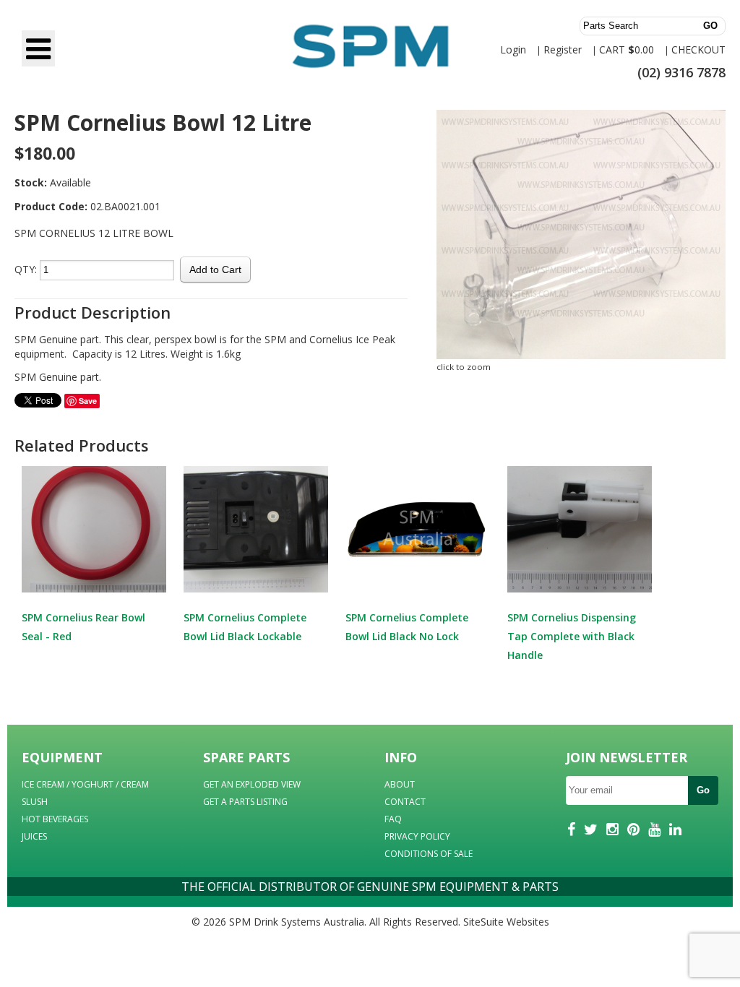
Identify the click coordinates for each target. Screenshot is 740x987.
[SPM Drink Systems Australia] (370, 53)
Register (562, 49)
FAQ (393, 819)
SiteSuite (483, 921)
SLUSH (35, 802)
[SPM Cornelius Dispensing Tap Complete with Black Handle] (579, 529)
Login (513, 49)
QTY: (25, 269)
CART (612, 49)
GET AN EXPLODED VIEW (252, 784)
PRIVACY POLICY (417, 836)
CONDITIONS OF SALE (428, 854)
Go (703, 790)
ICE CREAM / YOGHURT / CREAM (85, 784)
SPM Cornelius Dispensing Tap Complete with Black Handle (571, 636)
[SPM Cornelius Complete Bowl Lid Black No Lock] (417, 529)
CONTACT (405, 802)
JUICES (34, 836)
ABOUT (399, 784)
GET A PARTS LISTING (245, 802)
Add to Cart (215, 269)
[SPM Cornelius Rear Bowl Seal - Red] (94, 529)
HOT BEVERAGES (55, 819)
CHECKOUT (698, 49)
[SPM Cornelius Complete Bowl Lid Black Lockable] (256, 529)
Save (88, 400)
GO (710, 25)
